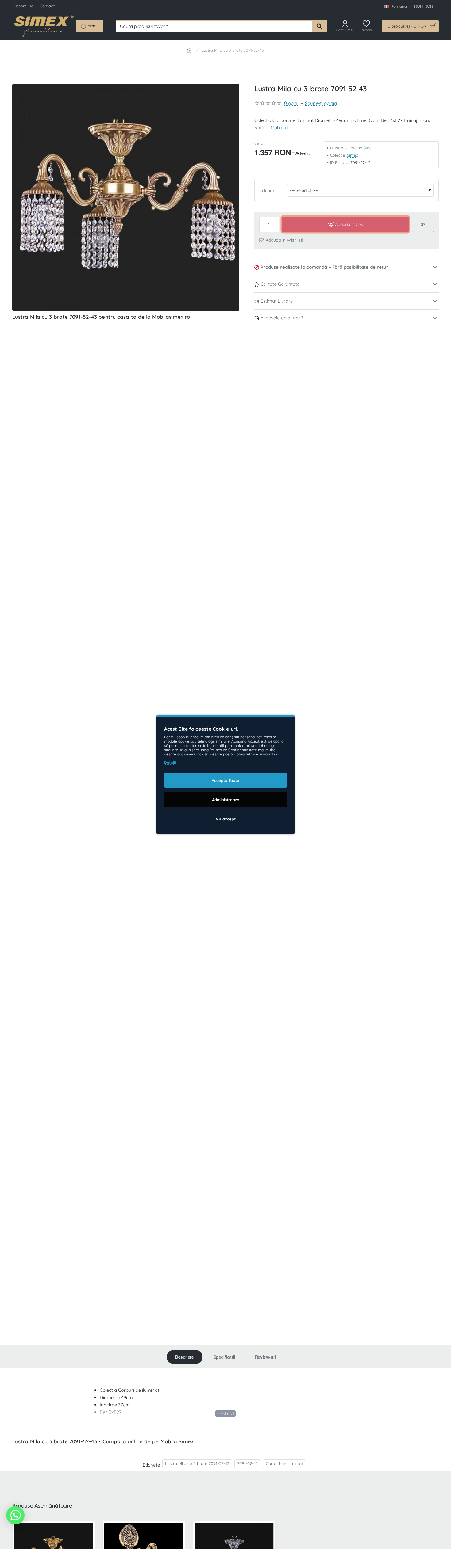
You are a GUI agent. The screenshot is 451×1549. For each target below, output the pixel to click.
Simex (352, 154)
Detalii (170, 762)
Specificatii (224, 1357)
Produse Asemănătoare (42, 1505)
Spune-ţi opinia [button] (321, 103)
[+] (276, 224)
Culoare (267, 190)
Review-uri (265, 1357)
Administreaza (225, 799)
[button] (345, 224)
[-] (262, 224)
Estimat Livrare (276, 301)
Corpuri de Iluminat (284, 1463)
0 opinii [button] (291, 103)
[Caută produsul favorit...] (319, 26)
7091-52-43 (247, 1463)
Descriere (184, 1357)
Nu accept (226, 818)
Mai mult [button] (280, 128)
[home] (190, 50)
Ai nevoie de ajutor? (281, 318)
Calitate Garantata (280, 284)
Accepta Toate (225, 780)
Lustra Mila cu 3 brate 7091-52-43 (197, 1463)
